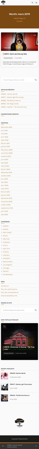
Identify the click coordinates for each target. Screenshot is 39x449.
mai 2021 (4, 134)
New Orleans (7, 261)
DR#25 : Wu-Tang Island (9, 104)
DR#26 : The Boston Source (11, 100)
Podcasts (7, 48)
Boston (5, 229)
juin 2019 (4, 179)
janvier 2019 (5, 195)
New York (6, 249)
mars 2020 (5, 166)
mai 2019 (4, 182)
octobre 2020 (6, 156)
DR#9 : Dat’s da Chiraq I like (15, 54)
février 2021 (5, 143)
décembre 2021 (6, 127)
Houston (6, 255)
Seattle (5, 226)
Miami (5, 236)
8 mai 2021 (13, 399)
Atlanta (6, 252)
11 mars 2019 (18, 58)
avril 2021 (4, 137)
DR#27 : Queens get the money (12, 97)
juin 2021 (4, 130)
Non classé (7, 232)
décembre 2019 (6, 172)
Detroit (5, 271)
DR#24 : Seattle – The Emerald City (13, 107)
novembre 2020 (7, 153)
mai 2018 (4, 214)
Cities (5, 245)
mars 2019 (5, 189)
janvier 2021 (5, 146)
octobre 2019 (5, 176)
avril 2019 (4, 185)
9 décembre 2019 (21, 353)
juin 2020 (4, 159)
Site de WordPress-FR (9, 296)
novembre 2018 (6, 201)
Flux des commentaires (9, 292)
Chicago (6, 268)
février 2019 (5, 192)
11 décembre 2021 (15, 377)
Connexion (5, 286)
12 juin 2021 (13, 388)
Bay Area (6, 239)
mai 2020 (4, 163)
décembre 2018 (6, 198)
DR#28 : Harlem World (9, 94)
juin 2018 (4, 211)
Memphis (6, 258)
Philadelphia (8, 274)
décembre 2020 (7, 150)
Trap (4, 326)
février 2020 (5, 169)
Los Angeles (7, 265)
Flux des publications (9, 289)
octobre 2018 (5, 205)
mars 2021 (5, 140)
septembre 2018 (7, 208)
